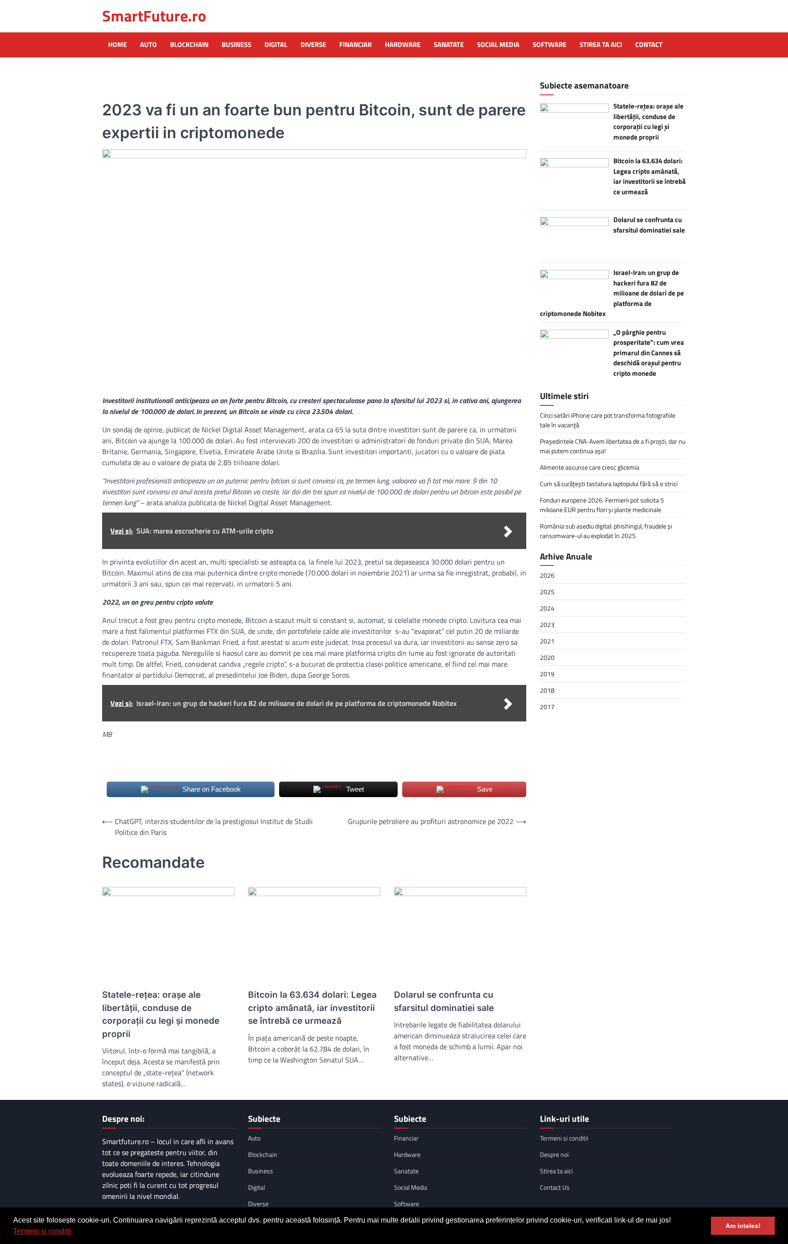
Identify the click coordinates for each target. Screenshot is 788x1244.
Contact (649, 45)
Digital (275, 45)
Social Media (498, 45)
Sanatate (449, 45)
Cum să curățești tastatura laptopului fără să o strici (609, 483)
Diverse (313, 45)
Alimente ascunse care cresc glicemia (589, 467)
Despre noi (554, 1154)
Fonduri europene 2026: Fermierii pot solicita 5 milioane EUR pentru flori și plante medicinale (602, 504)
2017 (547, 706)
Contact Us (555, 1187)
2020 (547, 657)
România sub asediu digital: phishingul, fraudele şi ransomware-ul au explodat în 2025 (606, 530)
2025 (547, 591)
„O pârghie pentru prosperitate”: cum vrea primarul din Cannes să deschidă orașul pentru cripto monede (648, 352)
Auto (148, 45)
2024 (547, 608)
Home (117, 45)
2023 (547, 624)
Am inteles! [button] (743, 1225)
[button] (74, 1232)
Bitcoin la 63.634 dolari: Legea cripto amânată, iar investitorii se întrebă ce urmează (312, 1008)
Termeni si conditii (42, 1231)
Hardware (402, 45)
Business (236, 45)
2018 (547, 690)
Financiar (355, 45)
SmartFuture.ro (154, 15)
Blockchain (189, 45)
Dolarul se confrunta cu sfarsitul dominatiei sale (444, 1001)
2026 (547, 575)
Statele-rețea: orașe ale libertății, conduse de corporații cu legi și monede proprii (160, 1014)
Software (549, 45)
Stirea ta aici (601, 45)
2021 (547, 641)
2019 (547, 674)
